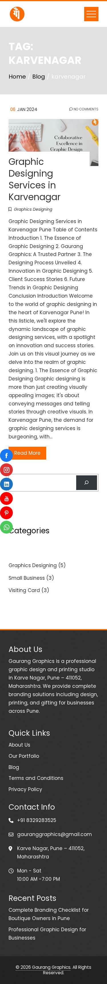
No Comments (85, 109)
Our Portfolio (24, 756)
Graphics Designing (33, 209)
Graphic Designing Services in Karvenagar (34, 179)
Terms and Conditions (36, 778)
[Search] (86, 482)
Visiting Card (24, 590)
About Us (19, 744)
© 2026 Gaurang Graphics (43, 967)
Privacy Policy (25, 789)
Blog (14, 767)
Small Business (27, 578)
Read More (27, 453)
